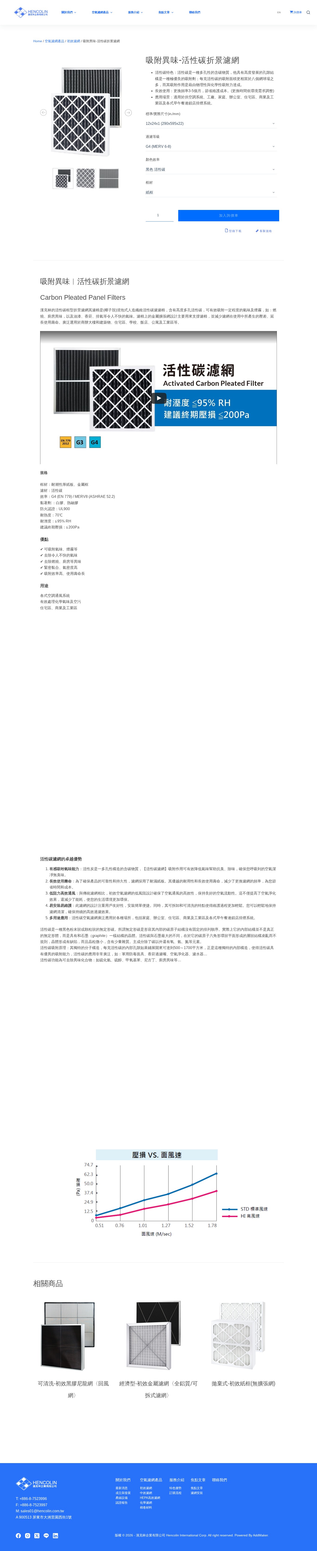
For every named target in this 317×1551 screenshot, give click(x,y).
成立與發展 (123, 1493)
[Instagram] (27, 1535)
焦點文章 (198, 1480)
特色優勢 (175, 1488)
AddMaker (260, 1535)
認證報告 (122, 1502)
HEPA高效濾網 (150, 1498)
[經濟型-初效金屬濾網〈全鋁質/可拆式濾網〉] (158, 1336)
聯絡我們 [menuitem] (194, 12)
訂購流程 (175, 1493)
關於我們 (123, 1480)
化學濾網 (146, 1502)
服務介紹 (176, 1480)
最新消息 (122, 1488)
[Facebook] (18, 1535)
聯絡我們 (219, 1480)
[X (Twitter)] (36, 1535)
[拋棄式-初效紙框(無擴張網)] (243, 1336)
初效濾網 (73, 41)
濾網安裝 (197, 1493)
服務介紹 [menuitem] (133, 12)
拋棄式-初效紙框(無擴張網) (243, 1383)
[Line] (46, 1535)
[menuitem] (279, 12)
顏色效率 (153, 159)
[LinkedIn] (55, 1535)
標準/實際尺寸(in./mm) (163, 114)
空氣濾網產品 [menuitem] (100, 12)
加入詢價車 (229, 215)
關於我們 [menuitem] (67, 12)
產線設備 (122, 1498)
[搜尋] (308, 12)
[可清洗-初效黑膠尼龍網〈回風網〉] (73, 1336)
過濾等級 (153, 136)
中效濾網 (146, 1493)
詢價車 (297, 12)
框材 (149, 182)
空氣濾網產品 (54, 41)
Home (37, 41)
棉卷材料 (146, 1507)
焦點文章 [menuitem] (164, 12)
